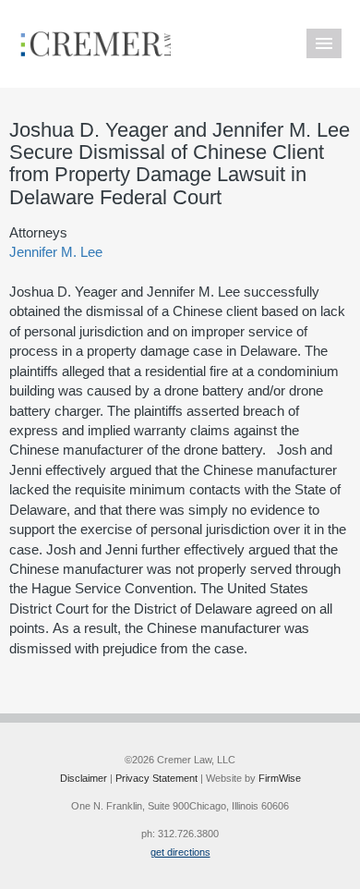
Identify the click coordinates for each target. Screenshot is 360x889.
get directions (180, 852)
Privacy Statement (156, 778)
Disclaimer (83, 778)
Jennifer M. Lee (55, 252)
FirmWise (279, 778)
